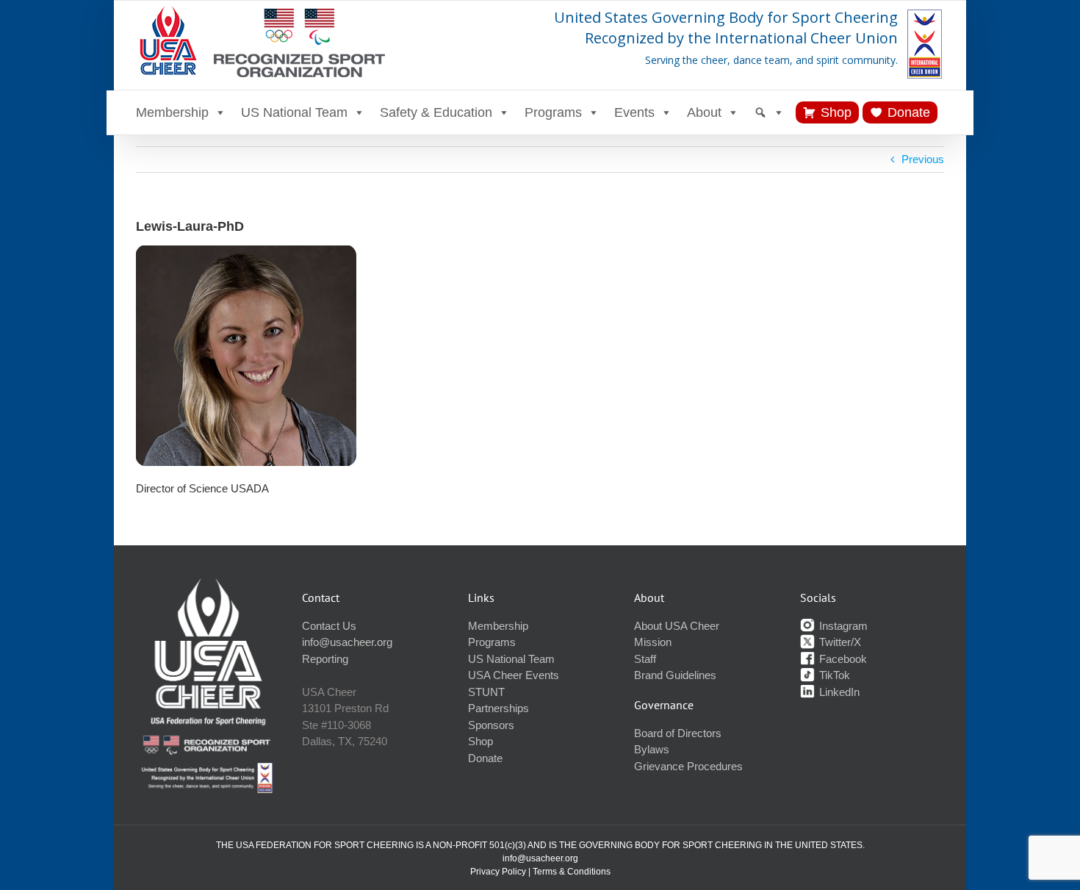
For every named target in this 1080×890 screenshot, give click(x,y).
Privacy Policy (498, 871)
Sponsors (491, 725)
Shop (836, 112)
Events (634, 112)
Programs (553, 112)
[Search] (769, 112)
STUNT (486, 692)
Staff (645, 659)
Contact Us (329, 626)
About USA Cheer (676, 626)
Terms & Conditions (572, 871)
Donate (909, 112)
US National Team (294, 112)
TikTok (833, 675)
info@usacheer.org (347, 642)
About (704, 112)
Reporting (325, 659)
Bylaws (651, 749)
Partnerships (498, 708)
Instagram (842, 626)
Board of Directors (677, 733)
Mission (653, 642)
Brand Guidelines (675, 675)
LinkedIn (838, 692)
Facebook (841, 659)
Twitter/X (838, 642)
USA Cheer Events (513, 675)
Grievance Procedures (688, 766)
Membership (172, 112)
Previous (922, 159)
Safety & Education (436, 112)
